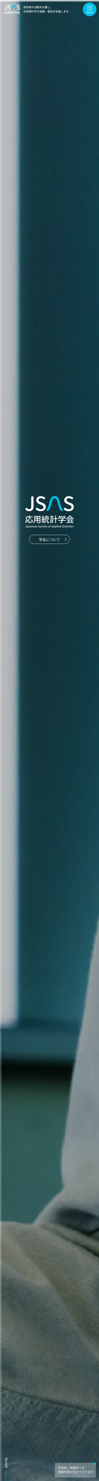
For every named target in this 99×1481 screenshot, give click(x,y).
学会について (49, 539)
